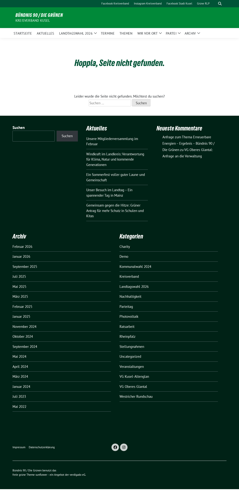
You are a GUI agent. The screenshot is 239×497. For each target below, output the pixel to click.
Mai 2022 (19, 406)
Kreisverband (129, 276)
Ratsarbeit (127, 326)
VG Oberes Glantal (133, 386)
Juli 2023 (19, 396)
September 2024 (25, 346)
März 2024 (20, 376)
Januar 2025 (21, 316)
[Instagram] (124, 447)
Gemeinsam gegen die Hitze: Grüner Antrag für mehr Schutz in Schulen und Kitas (115, 210)
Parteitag (126, 306)
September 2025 (25, 266)
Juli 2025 (19, 276)
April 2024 (20, 366)
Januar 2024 (21, 386)
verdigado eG (77, 474)
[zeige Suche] (220, 3)
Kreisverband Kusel (32, 20)
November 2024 (24, 326)
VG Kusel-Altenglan (134, 376)
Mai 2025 (19, 286)
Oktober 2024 (23, 336)
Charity (125, 246)
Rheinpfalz (128, 336)
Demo (124, 256)
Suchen (19, 127)
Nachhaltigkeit (130, 296)
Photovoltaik (129, 316)
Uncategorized (130, 356)
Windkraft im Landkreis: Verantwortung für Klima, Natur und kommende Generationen (115, 159)
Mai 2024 (19, 356)
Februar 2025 (22, 306)
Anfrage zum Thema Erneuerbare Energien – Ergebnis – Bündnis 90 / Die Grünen (188, 143)
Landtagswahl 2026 (134, 286)
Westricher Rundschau (136, 396)
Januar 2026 (21, 256)
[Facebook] (115, 447)
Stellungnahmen (132, 346)
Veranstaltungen (132, 366)
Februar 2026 (22, 246)
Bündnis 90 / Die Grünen (39, 15)
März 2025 (20, 296)
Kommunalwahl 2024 (135, 266)
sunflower (41, 474)
